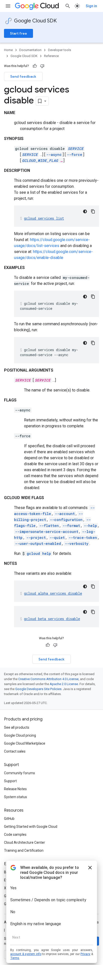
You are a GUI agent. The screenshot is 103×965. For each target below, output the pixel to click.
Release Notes (15, 789)
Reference (51, 56)
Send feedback (23, 76)
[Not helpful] (42, 66)
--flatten (49, 525)
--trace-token (82, 537)
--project (36, 537)
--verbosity (76, 543)
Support (10, 781)
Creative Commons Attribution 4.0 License (48, 679)
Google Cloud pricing (20, 735)
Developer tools (59, 50)
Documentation (30, 50)
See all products (16, 727)
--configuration (66, 519)
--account (65, 513)
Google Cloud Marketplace (24, 743)
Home (8, 50)
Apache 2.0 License (64, 684)
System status (15, 797)
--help (90, 525)
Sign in (91, 6)
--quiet (57, 537)
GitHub (9, 819)
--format (71, 525)
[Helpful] (34, 66)
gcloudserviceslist (44, 218)
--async (54, 154)
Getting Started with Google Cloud (30, 827)
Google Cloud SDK (35, 21)
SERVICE (76, 148)
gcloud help (39, 553)
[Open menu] (8, 6)
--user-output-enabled (38, 543)
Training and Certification (24, 850)
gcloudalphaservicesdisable (53, 593)
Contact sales (15, 751)
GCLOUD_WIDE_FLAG (40, 160)
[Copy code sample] (93, 211)
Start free (18, 33)
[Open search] (68, 6)
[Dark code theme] (85, 211)
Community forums (19, 773)
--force (74, 154)
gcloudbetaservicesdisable (52, 618)
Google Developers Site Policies (38, 689)
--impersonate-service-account (46, 531)
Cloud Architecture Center (24, 842)
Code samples (15, 834)
